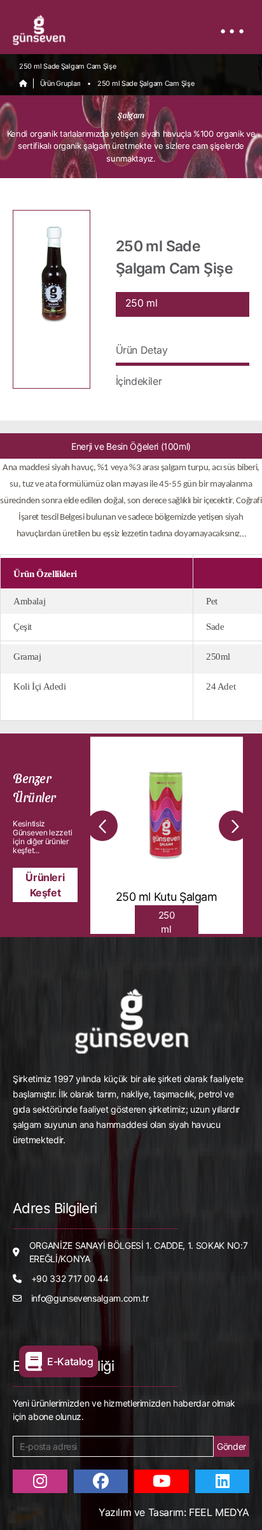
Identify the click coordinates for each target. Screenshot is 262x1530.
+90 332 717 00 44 (70, 1278)
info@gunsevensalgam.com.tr (90, 1298)
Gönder (231, 1446)
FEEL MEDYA (217, 1512)
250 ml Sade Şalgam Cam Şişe (146, 83)
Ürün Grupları (60, 83)
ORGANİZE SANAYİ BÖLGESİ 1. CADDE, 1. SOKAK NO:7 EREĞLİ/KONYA (138, 1252)
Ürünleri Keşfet (44, 885)
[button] (102, 825)
